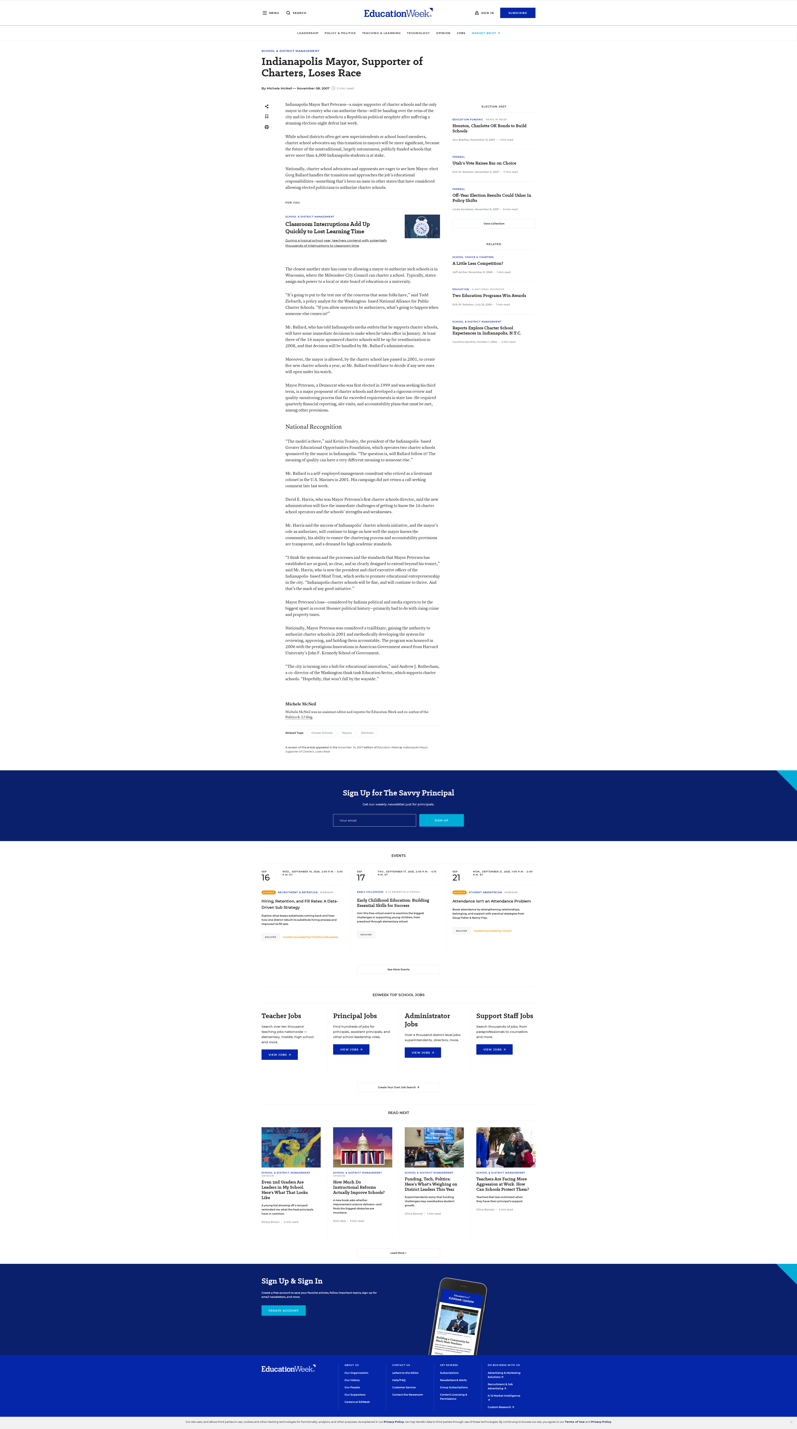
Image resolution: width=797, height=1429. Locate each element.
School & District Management (290, 51)
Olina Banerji (414, 1213)
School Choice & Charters (473, 257)
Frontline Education (324, 937)
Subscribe (518, 13)
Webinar (326, 892)
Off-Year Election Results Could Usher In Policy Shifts (491, 198)
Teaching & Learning (381, 33)
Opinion (443, 33)
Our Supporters (355, 1394)
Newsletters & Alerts (453, 1380)
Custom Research (500, 1407)
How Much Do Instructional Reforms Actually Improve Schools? (359, 1187)
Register (270, 937)
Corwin (507, 930)
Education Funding (467, 119)
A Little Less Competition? (477, 263)
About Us (352, 1365)
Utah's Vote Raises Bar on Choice (484, 163)
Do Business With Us (504, 1365)
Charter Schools (321, 732)
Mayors (347, 732)
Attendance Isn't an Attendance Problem (491, 901)
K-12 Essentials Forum (403, 891)
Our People (352, 1387)
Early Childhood (370, 891)
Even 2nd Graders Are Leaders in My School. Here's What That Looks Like (285, 1190)
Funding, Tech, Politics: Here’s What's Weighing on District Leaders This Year (431, 1184)
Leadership (307, 33)
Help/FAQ (399, 1380)
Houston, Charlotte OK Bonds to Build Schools (489, 128)
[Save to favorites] (267, 117)
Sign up (441, 820)
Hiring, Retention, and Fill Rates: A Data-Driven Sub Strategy (300, 904)
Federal (458, 156)
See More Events (398, 969)
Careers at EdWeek (357, 1401)
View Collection (494, 223)
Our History (352, 1380)
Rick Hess (339, 1221)
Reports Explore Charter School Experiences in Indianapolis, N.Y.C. (486, 330)
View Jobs (278, 1054)
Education (460, 289)
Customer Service (404, 1387)
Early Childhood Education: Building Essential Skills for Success (393, 903)
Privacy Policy (394, 1421)
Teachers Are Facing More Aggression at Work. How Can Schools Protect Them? (502, 1184)
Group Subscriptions (454, 1387)
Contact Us (401, 1365)
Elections (367, 732)
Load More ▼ (398, 1252)
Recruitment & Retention (298, 892)
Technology (418, 33)
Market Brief (485, 33)
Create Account (284, 1310)
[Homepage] (398, 12)
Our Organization (356, 1372)
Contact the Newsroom (407, 1394)
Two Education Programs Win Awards (489, 295)
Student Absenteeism (485, 892)
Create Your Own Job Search (397, 1087)
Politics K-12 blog (298, 716)
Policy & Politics (340, 33)
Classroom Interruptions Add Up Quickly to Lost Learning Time (327, 227)
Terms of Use (575, 1421)
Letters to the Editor (405, 1372)
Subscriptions (449, 1372)
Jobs (461, 33)
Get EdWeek (449, 1365)
